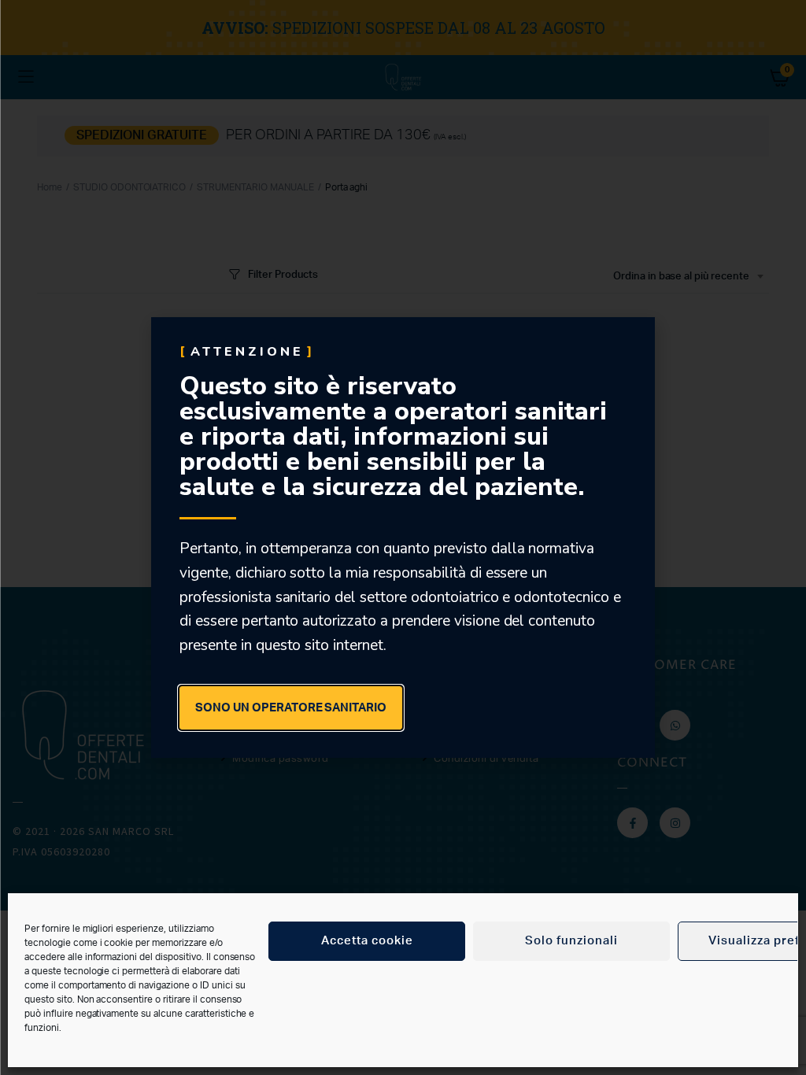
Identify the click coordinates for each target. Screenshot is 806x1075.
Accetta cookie (367, 941)
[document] (403, 537)
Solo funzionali (571, 941)
